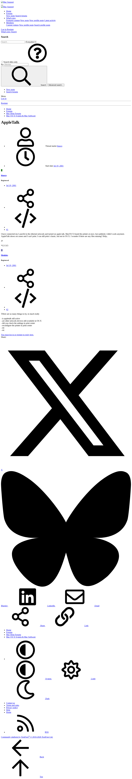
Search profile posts (42, 25)
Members (10, 23)
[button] (37, 62)
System (48, 679)
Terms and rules (12, 705)
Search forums (21, 16)
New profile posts (36, 20)
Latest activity (50, 20)
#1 (7, 229)
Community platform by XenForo (27, 737)
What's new (11, 18)
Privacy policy (12, 708)
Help (8, 710)
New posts (10, 16)
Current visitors (12, 25)
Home (8, 11)
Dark (47, 699)
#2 (7, 309)
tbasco (59, 146)
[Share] (25, 207)
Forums (9, 13)
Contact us (10, 703)
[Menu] (2, 5)
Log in (3, 98)
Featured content (13, 20)
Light (92, 679)
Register (4, 103)
